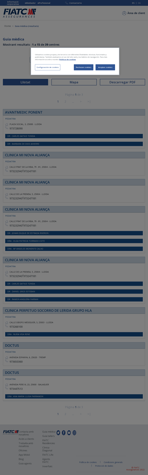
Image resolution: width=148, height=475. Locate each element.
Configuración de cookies (48, 67)
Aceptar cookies (105, 67)
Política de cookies (67, 59)
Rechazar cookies (83, 67)
